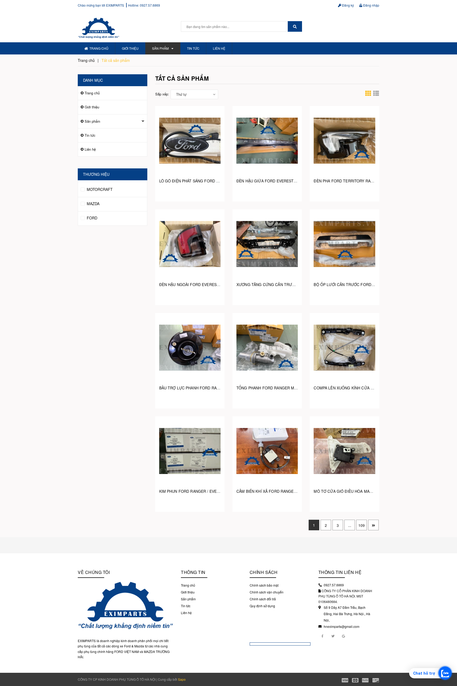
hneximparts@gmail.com (341, 626)
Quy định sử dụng (262, 606)
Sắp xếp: (162, 93)
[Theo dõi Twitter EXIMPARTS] (333, 636)
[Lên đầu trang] (449, 659)
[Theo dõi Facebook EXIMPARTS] (322, 636)
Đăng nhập (370, 5)
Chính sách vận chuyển (267, 592)
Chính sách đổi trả (263, 599)
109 (361, 525)
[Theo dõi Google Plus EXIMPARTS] (344, 636)
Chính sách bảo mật (264, 585)
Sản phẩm (160, 48)
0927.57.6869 (150, 5)
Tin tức (193, 48)
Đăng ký (347, 5)
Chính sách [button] (264, 572)
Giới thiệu (130, 48)
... (349, 525)
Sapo (182, 679)
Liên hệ (219, 48)
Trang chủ (98, 48)
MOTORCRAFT (99, 189)
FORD (91, 217)
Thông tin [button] (193, 572)
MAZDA (92, 203)
